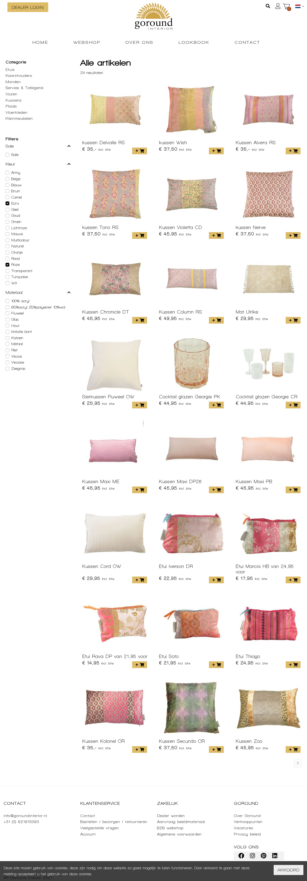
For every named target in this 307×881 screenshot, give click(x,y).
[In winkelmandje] (139, 151)
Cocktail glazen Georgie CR (267, 396)
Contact (87, 816)
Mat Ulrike (247, 311)
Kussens (14, 100)
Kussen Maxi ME (100, 481)
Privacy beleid (247, 834)
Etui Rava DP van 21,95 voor (115, 656)
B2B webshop (170, 828)
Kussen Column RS (180, 311)
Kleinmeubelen (19, 118)
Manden (13, 82)
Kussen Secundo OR (182, 741)
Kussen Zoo (249, 741)
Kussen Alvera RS (256, 142)
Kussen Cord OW (101, 566)
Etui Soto (169, 656)
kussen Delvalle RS (103, 142)
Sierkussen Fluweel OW (108, 396)
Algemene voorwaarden (179, 834)
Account (88, 834)
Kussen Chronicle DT (105, 311)
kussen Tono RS (100, 227)
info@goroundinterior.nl (25, 816)
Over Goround (247, 816)
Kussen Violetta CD (180, 227)
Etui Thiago (248, 656)
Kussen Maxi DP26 (180, 481)
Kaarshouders (19, 76)
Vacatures (243, 828)
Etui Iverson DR (176, 566)
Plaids (11, 106)
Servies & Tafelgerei (25, 88)
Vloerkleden (17, 112)
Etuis (10, 70)
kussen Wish (173, 142)
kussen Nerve (251, 227)
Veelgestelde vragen (99, 828)
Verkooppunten (248, 822)
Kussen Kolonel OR (103, 741)
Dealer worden (171, 816)
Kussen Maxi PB (254, 481)
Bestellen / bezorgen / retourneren (114, 822)
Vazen (12, 94)
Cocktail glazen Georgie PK (189, 396)
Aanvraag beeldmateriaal (181, 822)
